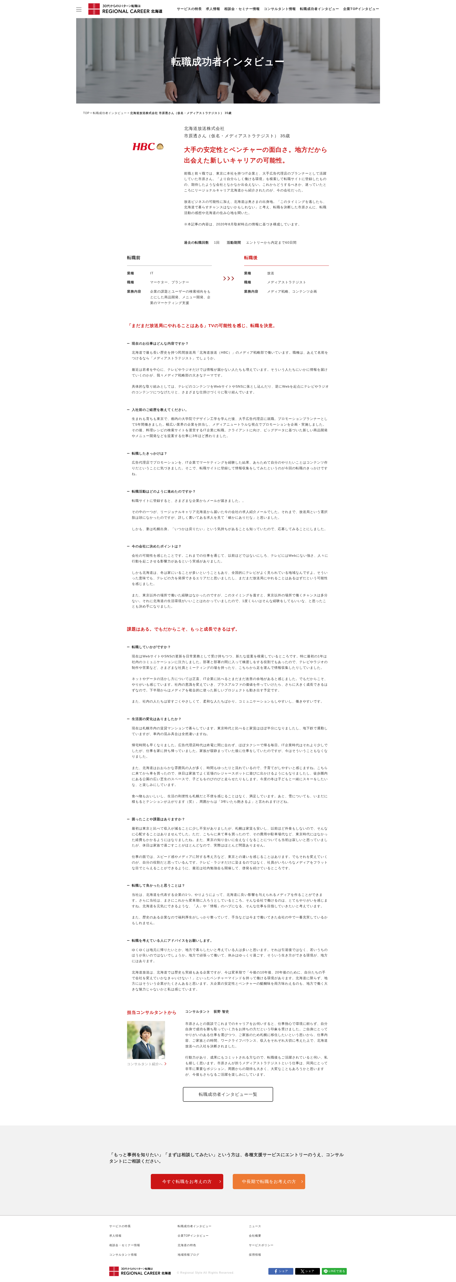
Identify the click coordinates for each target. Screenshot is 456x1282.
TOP (86, 113)
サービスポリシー (261, 1245)
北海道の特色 (187, 1245)
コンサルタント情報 (280, 9)
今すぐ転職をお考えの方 (187, 1181)
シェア (283, 1271)
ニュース (255, 1226)
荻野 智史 (221, 1011)
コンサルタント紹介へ (145, 1064)
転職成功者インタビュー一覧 (228, 1094)
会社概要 (255, 1235)
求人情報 (213, 9)
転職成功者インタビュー (319, 9)
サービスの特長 (189, 9)
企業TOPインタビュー (361, 9)
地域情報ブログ (188, 1254)
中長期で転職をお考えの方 (269, 1181)
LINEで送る (337, 1271)
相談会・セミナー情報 (242, 9)
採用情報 (255, 1254)
